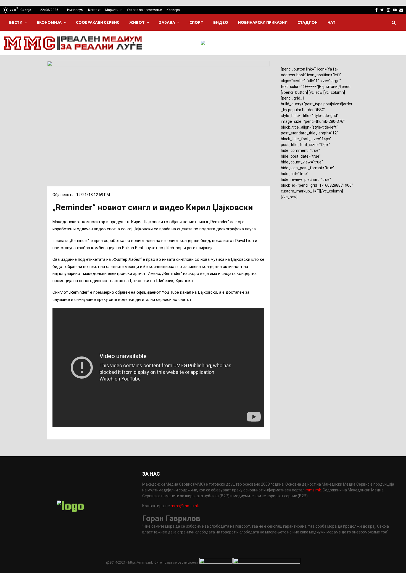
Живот (137, 22)
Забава (167, 22)
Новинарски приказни (263, 22)
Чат (332, 22)
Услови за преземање (144, 10)
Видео (220, 22)
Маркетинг (113, 10)
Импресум (75, 10)
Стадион (307, 22)
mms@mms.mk (185, 506)
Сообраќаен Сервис (97, 22)
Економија (49, 22)
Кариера (173, 10)
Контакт (94, 10)
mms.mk (313, 490)
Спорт (196, 22)
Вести (15, 22)
